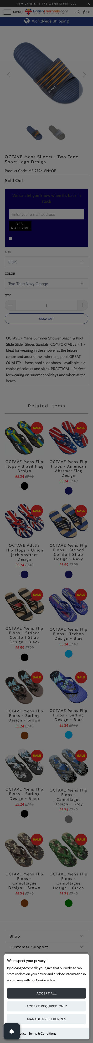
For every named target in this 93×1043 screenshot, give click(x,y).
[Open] (12, 1031)
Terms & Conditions (42, 1033)
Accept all (46, 993)
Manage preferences (46, 1019)
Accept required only (46, 1006)
